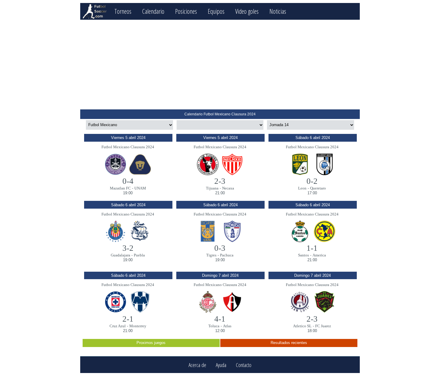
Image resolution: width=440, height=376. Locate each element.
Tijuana (212, 188)
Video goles (247, 11)
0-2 (312, 181)
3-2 (127, 248)
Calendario (153, 11)
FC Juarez (323, 326)
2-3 (219, 181)
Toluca (213, 326)
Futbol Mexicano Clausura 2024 (127, 147)
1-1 (312, 248)
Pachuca (226, 255)
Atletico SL (302, 326)
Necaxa (228, 188)
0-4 (127, 181)
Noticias (277, 11)
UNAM (140, 188)
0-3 (219, 248)
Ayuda (221, 365)
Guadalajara (120, 255)
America (319, 255)
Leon (302, 188)
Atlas (227, 326)
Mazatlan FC (120, 188)
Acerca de (197, 365)
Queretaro (318, 188)
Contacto (243, 365)
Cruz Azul (118, 326)
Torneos (122, 11)
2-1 (127, 318)
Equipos (216, 11)
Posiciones (186, 11)
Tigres (211, 255)
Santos (303, 255)
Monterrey (137, 326)
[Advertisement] (219, 64)
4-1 (219, 318)
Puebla (139, 255)
